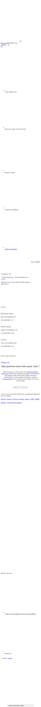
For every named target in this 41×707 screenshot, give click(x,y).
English (9, 399)
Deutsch (3, 399)
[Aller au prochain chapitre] (35, 294)
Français (15, 399)
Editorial (3, 402)
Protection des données (14, 402)
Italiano (27, 399)
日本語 (37, 399)
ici (24, 379)
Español (21, 399)
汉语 (32, 399)
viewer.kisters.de (8, 379)
